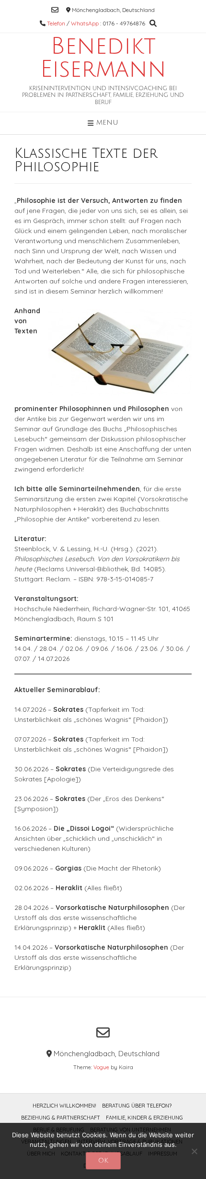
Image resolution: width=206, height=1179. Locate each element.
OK (103, 1160)
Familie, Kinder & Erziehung (144, 1117)
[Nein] (194, 1151)
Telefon (56, 23)
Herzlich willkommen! (64, 1105)
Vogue (101, 1067)
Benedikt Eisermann (103, 58)
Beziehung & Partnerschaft (60, 1117)
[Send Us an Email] (54, 9)
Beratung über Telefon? (137, 1105)
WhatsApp (85, 23)
